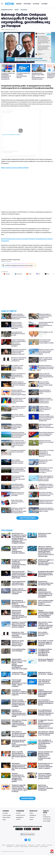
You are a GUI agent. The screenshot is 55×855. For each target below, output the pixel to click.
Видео (4, 819)
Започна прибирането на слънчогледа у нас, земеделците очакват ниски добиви (18, 777)
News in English (46, 821)
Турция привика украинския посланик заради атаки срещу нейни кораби (46, 434)
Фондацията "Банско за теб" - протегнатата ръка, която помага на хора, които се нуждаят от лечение (45, 724)
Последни (5, 813)
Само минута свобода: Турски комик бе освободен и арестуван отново (18, 478)
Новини (18, 4)
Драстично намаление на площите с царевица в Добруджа (45, 787)
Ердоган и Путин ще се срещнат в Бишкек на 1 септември (17, 494)
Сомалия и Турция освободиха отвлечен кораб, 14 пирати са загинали (45, 409)
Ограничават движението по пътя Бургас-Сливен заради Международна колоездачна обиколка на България (19, 664)
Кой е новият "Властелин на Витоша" (43, 633)
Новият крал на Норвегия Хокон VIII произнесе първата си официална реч (46, 426)
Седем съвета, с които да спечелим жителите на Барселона (18, 408)
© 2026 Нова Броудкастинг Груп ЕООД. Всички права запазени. (13, 851)
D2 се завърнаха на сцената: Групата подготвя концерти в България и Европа (45, 712)
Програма (27, 4)
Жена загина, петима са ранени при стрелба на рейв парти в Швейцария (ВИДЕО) (19, 723)
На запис (36, 4)
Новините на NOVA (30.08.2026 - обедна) (45, 673)
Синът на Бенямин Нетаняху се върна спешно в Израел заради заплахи (45, 384)
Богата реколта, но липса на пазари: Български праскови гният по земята (45, 766)
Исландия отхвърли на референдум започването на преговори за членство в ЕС (46, 368)
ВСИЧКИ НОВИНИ (27, 798)
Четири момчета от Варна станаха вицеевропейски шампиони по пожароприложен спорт (45, 755)
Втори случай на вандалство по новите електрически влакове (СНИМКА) (18, 550)
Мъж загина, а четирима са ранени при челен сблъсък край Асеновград (19, 734)
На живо (44, 4)
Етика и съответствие (33, 846)
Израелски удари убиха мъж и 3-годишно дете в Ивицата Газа (45, 359)
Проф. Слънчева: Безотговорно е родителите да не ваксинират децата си (19, 755)
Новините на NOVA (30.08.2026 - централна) (44, 535)
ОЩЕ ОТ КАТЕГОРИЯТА (27, 518)
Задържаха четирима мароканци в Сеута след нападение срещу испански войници (46, 400)
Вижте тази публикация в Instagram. (11, 134)
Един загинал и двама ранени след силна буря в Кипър (18, 416)
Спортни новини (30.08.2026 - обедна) (19, 673)
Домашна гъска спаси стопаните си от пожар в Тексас (46, 442)
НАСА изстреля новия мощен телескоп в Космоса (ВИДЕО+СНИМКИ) (46, 341)
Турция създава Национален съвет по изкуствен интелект (17, 461)
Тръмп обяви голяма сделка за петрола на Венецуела (17, 502)
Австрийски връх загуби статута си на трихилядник (45, 461)
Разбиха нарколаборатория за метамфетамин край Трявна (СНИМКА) (45, 693)
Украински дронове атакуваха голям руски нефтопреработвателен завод (46, 376)
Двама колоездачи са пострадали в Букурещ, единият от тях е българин (45, 316)
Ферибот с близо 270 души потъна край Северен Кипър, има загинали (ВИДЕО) (46, 352)
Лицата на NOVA (20, 815)
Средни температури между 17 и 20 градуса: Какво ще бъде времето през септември (45, 614)
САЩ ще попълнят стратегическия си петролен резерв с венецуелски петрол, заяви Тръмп (17, 325)
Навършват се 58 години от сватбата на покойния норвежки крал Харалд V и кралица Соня (46, 486)
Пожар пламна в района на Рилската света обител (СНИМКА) (19, 591)
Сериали (32, 817)
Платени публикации (43, 846)
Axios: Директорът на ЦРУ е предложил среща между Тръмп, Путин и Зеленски (18, 400)
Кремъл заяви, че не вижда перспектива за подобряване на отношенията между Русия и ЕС (46, 453)
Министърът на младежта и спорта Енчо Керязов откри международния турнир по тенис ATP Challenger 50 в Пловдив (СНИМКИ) (19, 538)
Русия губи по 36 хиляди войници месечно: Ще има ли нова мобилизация (46, 494)
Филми (31, 819)
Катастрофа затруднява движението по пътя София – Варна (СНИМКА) (19, 683)
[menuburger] (2, 3)
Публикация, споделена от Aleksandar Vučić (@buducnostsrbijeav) (20, 156)
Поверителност (10, 846)
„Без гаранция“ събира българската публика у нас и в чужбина (46, 733)
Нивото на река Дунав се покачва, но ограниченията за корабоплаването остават (19, 703)
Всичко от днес (7, 815)
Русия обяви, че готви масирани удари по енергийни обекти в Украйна (17, 368)
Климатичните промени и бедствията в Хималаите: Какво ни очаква (46, 509)
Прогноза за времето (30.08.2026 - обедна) (46, 660)
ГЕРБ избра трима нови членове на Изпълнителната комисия (44, 682)
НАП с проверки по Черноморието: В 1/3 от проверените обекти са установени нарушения (45, 744)
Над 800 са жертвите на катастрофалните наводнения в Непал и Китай (18, 376)
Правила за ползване (24, 846)
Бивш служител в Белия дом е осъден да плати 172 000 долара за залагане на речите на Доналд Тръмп (18, 443)
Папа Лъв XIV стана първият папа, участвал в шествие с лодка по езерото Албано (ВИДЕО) (45, 625)
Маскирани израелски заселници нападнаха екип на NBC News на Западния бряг (18, 384)
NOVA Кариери (47, 818)
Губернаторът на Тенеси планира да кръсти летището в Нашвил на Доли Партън (46, 470)
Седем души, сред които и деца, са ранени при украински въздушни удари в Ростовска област (18, 510)
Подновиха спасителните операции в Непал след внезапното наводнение (46, 502)
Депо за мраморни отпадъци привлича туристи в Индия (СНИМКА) (16, 426)
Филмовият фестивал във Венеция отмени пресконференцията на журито (46, 325)
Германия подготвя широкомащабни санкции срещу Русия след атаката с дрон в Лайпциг (18, 392)
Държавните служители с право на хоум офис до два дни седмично (19, 692)
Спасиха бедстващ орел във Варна (19, 650)
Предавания (33, 815)
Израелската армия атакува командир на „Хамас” (45, 391)
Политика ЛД (16, 846)
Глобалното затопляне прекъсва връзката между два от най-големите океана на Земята (18, 435)
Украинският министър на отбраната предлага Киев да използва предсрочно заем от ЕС (18, 352)
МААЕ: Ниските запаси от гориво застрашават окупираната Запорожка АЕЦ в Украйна (18, 470)
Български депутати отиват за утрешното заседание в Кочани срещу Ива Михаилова (18, 316)
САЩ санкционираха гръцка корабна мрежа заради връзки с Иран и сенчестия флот (17, 486)
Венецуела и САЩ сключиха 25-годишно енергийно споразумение (18, 359)
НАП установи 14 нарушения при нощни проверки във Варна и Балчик (45, 702)
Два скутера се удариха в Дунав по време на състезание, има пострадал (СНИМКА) (19, 604)
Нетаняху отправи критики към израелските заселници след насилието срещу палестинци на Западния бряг (46, 417)
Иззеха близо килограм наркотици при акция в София (45, 583)
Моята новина (6, 817)
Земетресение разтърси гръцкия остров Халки (18, 451)
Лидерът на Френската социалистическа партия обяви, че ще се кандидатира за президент (18, 343)
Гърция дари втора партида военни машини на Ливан (18, 333)
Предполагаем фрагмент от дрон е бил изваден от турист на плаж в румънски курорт (46, 478)
